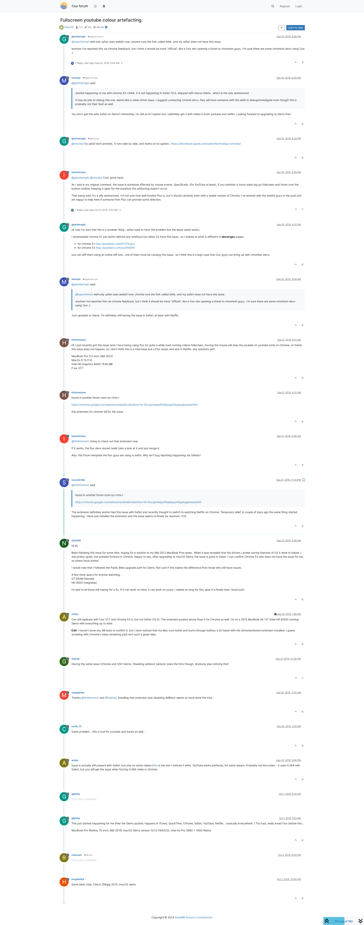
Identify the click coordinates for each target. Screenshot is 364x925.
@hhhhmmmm (80, 441)
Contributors (205, 917)
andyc (74, 614)
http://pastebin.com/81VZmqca (115, 243)
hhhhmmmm (78, 339)
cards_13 (76, 726)
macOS (69, 27)
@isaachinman (97, 36)
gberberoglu (78, 36)
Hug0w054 (77, 879)
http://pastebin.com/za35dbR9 (115, 247)
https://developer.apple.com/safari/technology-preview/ (206, 143)
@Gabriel (110, 697)
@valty (89, 855)
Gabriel (75, 658)
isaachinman (78, 172)
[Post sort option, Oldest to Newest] (281, 27)
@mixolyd (94, 138)
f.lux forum (80, 6)
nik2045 (76, 540)
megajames (77, 692)
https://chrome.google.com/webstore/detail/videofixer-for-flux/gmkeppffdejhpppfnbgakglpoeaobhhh (134, 404)
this (155, 765)
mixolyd (75, 77)
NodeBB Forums (185, 917)
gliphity (75, 794)
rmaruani (76, 855)
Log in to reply (295, 27)
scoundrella (78, 479)
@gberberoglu (91, 78)
